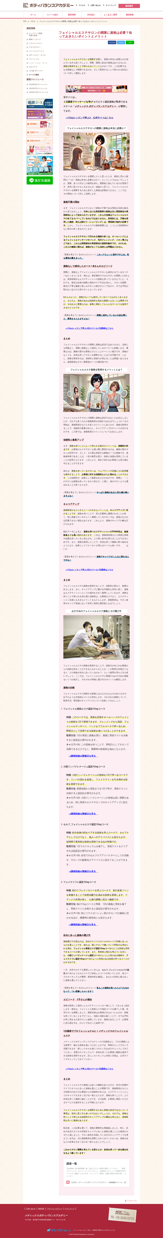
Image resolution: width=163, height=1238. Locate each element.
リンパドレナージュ (36, 51)
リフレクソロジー (35, 43)
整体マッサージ (35, 39)
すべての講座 (34, 74)
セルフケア (33, 67)
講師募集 (130, 14)
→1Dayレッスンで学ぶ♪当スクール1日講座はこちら (89, 328)
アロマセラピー (35, 47)
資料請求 (129, 6)
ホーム (33, 14)
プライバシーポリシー (55, 1209)
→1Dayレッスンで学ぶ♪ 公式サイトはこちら (89, 117)
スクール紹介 (52, 14)
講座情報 (72, 14)
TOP (24, 21)
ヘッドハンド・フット (38, 63)
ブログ (33, 21)
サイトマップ (111, 5)
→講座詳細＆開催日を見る (83, 755)
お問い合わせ (96, 5)
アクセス (82, 5)
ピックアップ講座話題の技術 (35, 34)
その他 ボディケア (36, 71)
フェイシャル (34, 59)
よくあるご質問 (110, 14)
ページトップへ (131, 1201)
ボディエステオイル (37, 55)
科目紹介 (91, 14)
